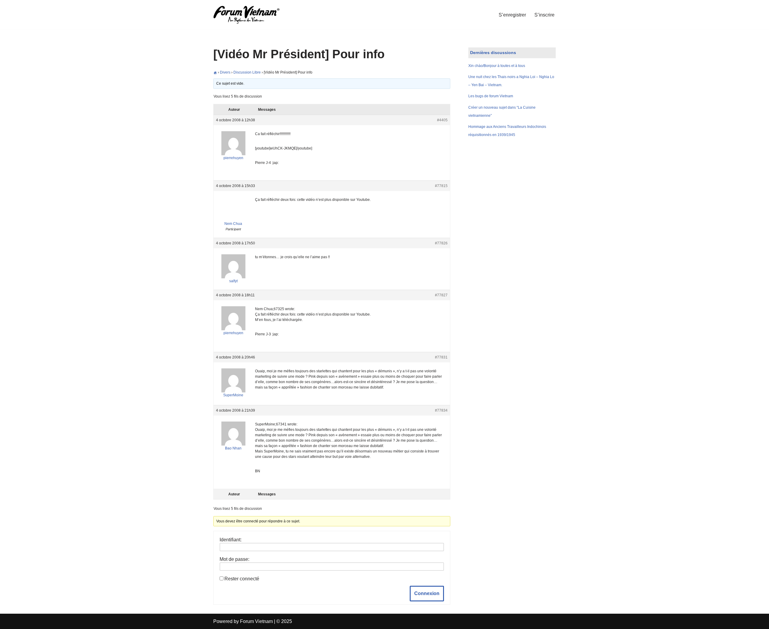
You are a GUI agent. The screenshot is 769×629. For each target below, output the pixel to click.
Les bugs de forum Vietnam (490, 96)
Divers (225, 72)
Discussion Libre (247, 72)
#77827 (441, 295)
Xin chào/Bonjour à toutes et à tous (496, 66)
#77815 (441, 186)
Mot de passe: (234, 559)
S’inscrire (544, 14)
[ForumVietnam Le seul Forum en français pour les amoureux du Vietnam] (250, 14)
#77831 (441, 357)
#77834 (441, 410)
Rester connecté (241, 578)
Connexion (426, 593)
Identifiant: (231, 539)
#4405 (442, 120)
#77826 (441, 243)
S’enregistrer (512, 14)
